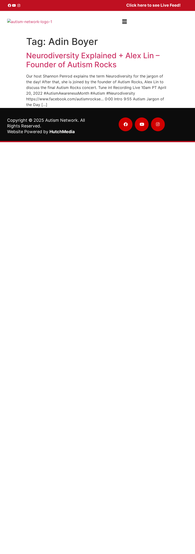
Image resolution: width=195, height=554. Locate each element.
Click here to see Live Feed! (153, 5)
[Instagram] (18, 5)
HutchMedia (62, 131)
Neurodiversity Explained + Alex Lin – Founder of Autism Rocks (93, 60)
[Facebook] (9, 5)
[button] (125, 21)
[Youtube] (14, 5)
